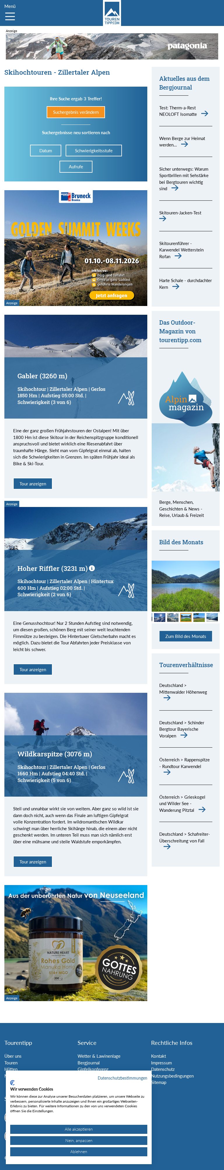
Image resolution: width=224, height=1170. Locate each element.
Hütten (11, 1069)
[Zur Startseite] (112, 13)
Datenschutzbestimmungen (122, 1077)
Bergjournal (89, 1062)
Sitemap (158, 1082)
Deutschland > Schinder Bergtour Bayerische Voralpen (181, 729)
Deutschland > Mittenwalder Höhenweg (183, 689)
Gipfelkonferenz (93, 1069)
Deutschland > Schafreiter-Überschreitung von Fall (184, 837)
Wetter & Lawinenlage (99, 1056)
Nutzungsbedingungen (172, 1075)
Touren (11, 1062)
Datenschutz (163, 1069)
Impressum (161, 1062)
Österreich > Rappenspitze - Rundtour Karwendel (184, 763)
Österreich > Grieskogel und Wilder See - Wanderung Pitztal (182, 803)
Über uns (13, 1056)
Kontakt (158, 1056)
